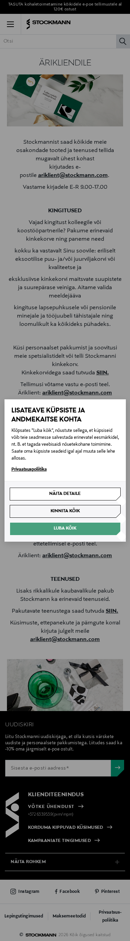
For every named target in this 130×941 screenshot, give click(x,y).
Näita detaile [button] (65, 493)
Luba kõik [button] (65, 528)
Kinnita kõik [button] (65, 511)
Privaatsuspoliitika (29, 469)
